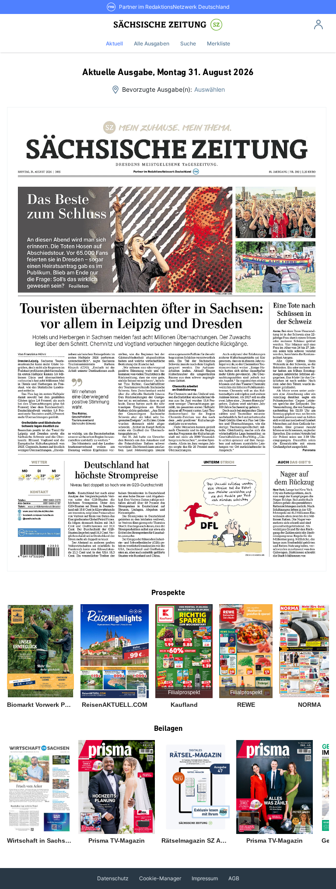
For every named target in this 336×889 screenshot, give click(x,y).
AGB (233, 878)
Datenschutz (113, 878)
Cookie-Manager (160, 878)
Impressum (205, 878)
